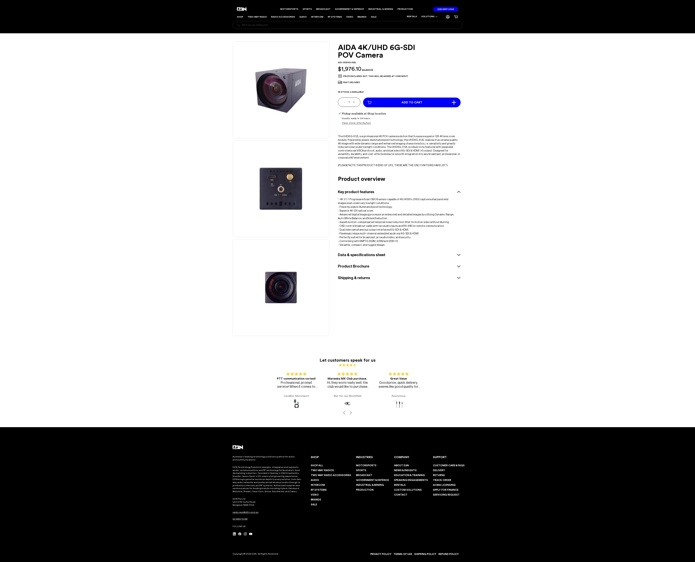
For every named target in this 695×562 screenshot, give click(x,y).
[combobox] (347, 25)
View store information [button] (356, 123)
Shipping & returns (354, 278)
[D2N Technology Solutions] (242, 9)
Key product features (356, 192)
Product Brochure (353, 266)
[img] (347, 365)
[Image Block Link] (238, 447)
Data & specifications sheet (361, 255)
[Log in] (448, 17)
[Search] (239, 25)
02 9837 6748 (240, 519)
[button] (429, 16)
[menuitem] (412, 16)
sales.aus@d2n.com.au (245, 512)
